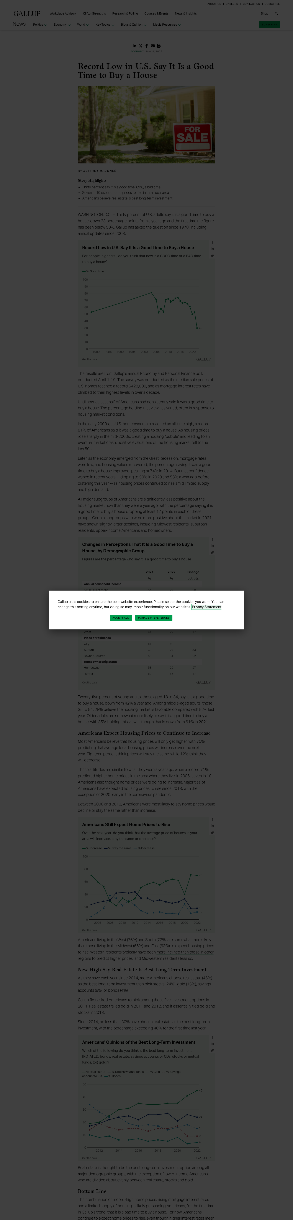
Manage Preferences (154, 617)
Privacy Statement (206, 607)
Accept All (121, 617)
